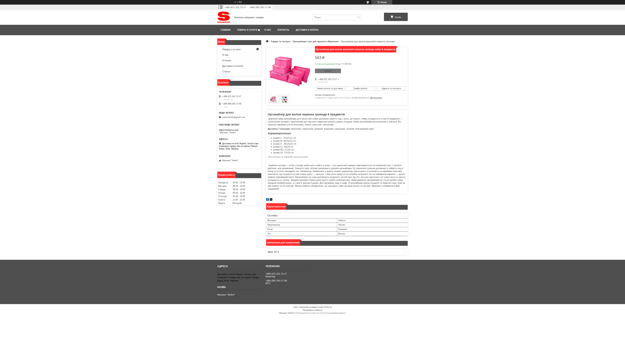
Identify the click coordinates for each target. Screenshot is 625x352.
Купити (328, 71)
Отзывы (226, 60)
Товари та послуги (280, 41)
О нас (267, 30)
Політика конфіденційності (333, 313)
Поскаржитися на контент (308, 313)
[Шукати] (358, 17)
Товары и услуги (247, 30)
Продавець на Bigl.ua (312, 310)
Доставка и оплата (307, 30)
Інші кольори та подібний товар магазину (288, 157)
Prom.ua (328, 307)
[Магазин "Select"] (223, 17)
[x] (271, 200)
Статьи (226, 71)
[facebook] (267, 200)
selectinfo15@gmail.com (233, 117)
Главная (225, 30)
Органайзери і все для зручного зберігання (316, 41)
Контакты (283, 30)
